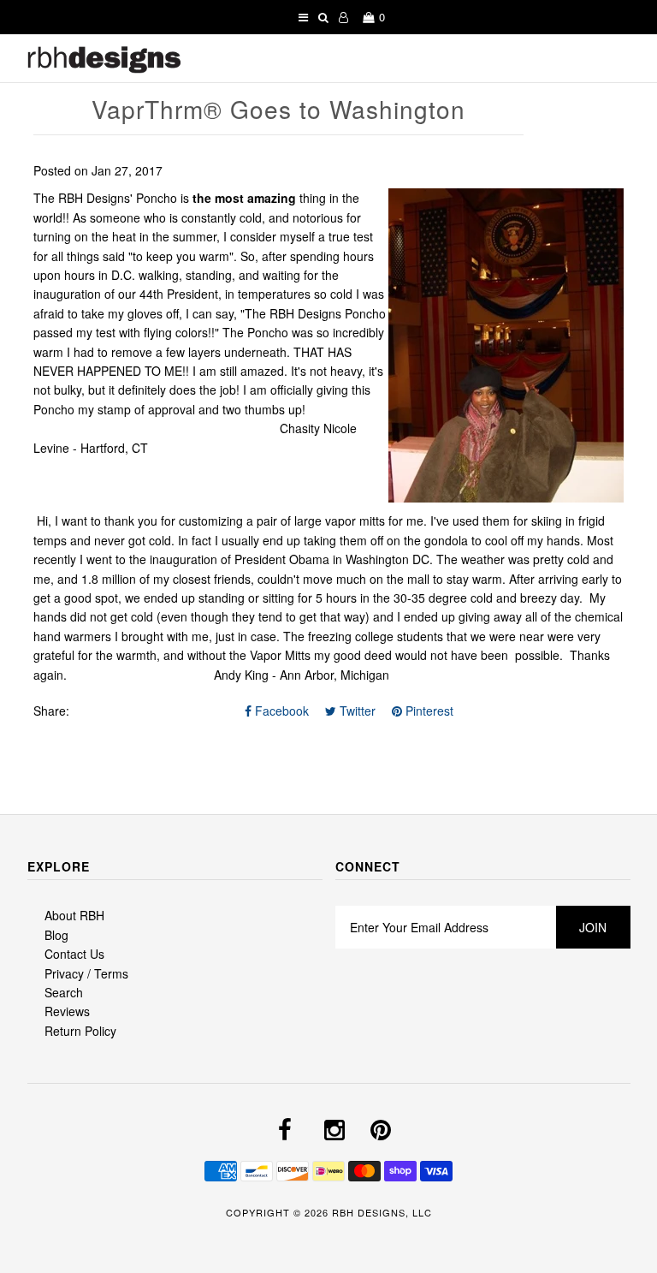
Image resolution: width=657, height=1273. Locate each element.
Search (63, 992)
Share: (51, 710)
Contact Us (74, 953)
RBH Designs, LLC (382, 1212)
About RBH (74, 915)
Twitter (356, 710)
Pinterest (427, 710)
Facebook (280, 710)
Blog (56, 934)
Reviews (67, 1011)
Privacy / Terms (86, 973)
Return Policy (80, 1030)
